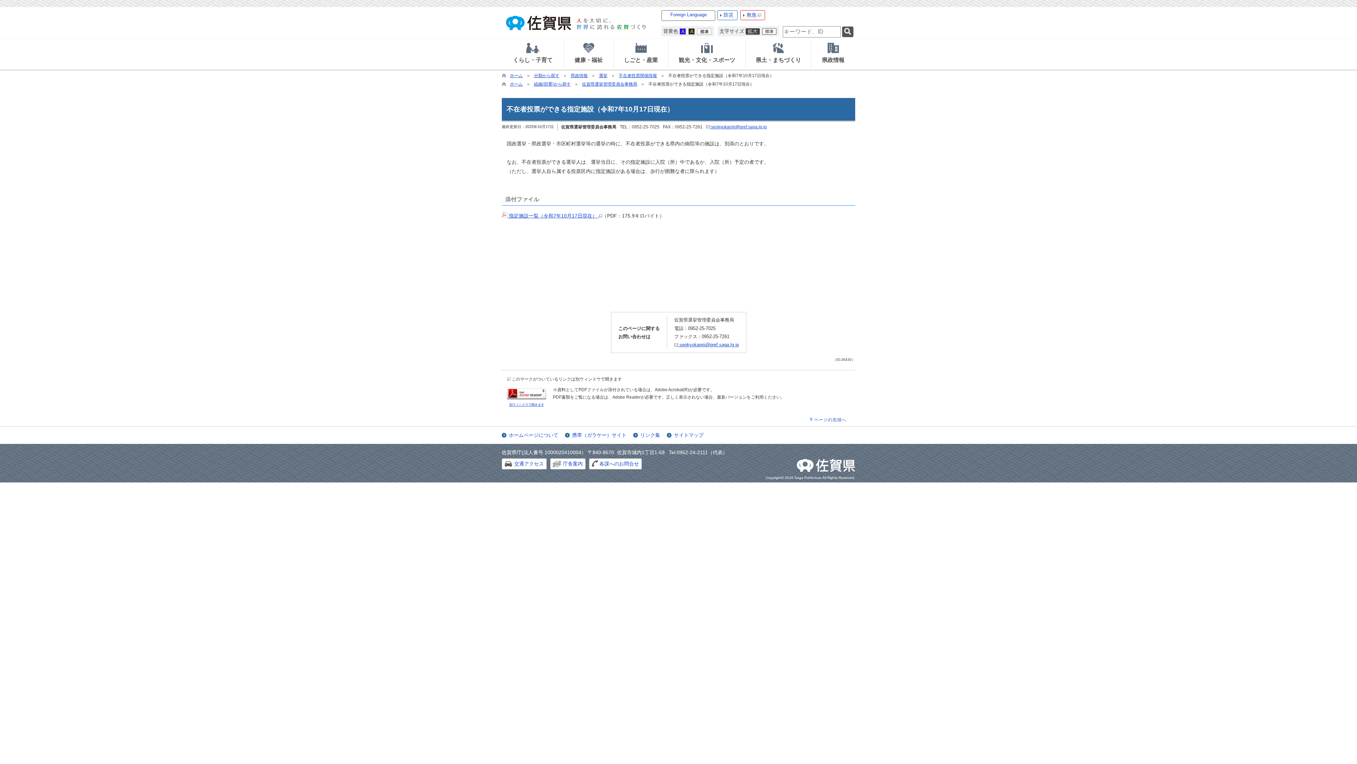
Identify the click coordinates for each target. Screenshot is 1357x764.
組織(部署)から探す (552, 84)
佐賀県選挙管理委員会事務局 (609, 84)
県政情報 (579, 75)
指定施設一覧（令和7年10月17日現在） (553, 216)
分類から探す (546, 75)
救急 (752, 15)
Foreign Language (688, 14)
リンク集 (650, 435)
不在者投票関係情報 (638, 75)
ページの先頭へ (830, 420)
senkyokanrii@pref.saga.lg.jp (738, 127)
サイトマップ (689, 435)
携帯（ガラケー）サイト (599, 435)
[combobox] (811, 32)
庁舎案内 (573, 464)
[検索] (847, 32)
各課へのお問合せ (619, 464)
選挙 (603, 75)
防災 (729, 15)
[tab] (533, 54)
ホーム (516, 75)
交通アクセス (529, 464)
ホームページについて (533, 435)
